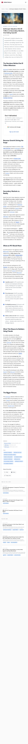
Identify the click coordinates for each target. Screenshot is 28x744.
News (7, 9)
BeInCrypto (6, 251)
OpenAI (11, 94)
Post (7, 472)
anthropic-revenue (19, 461)
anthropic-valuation (8, 452)
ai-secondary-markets (8, 461)
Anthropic (5, 69)
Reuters (5, 267)
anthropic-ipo (17, 459)
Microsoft (19, 272)
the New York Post (7, 98)
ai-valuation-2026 (17, 456)
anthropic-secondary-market (10, 454)
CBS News (5, 216)
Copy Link (8, 475)
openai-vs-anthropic (8, 459)
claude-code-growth (8, 456)
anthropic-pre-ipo (17, 452)
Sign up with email (14, 131)
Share (14, 472)
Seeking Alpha (18, 255)
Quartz (17, 222)
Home (3, 9)
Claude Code (17, 158)
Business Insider (9, 73)
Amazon (7, 173)
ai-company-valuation (8, 463)
